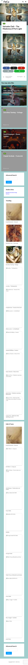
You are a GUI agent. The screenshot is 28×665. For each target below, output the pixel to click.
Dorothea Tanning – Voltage (13, 112)
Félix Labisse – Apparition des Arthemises (13, 92)
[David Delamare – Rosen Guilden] (14, 139)
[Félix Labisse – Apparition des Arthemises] (14, 95)
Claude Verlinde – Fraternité (13, 156)
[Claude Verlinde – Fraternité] (14, 161)
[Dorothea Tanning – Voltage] (14, 117)
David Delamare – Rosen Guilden (11, 135)
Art (4, 23)
